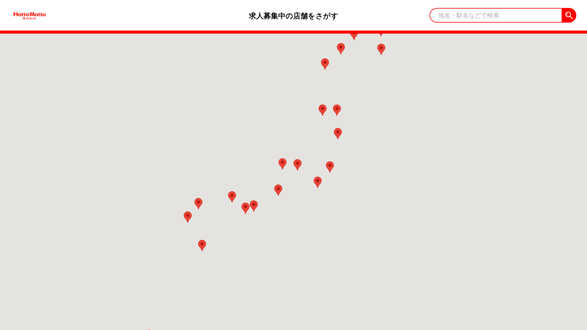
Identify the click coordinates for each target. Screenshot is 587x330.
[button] (278, 190)
